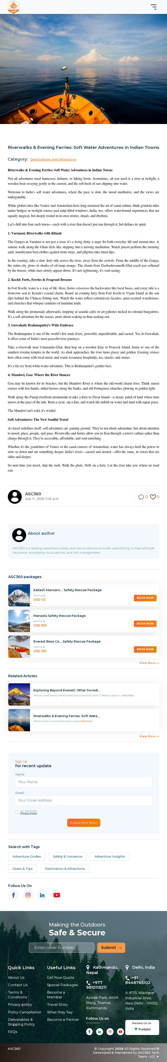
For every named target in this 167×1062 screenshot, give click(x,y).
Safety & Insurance (67, 856)
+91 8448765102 (137, 980)
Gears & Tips (23, 869)
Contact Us (18, 985)
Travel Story (57, 1005)
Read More (128, 695)
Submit (109, 947)
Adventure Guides (27, 856)
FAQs (12, 1032)
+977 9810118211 (96, 985)
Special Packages (62, 985)
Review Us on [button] (142, 1023)
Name (20, 774)
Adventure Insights (110, 856)
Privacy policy (20, 1005)
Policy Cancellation (24, 1012)
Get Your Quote (60, 977)
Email (19, 793)
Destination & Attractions (65, 869)
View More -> (149, 663)
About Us (16, 977)
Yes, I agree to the (28, 812)
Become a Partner (63, 1020)
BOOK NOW (145, 597)
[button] (143, 497)
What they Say (60, 1012)
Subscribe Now (83, 823)
